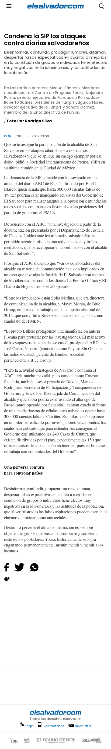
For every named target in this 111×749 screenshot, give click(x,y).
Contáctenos (53, 726)
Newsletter (83, 726)
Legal (29, 726)
